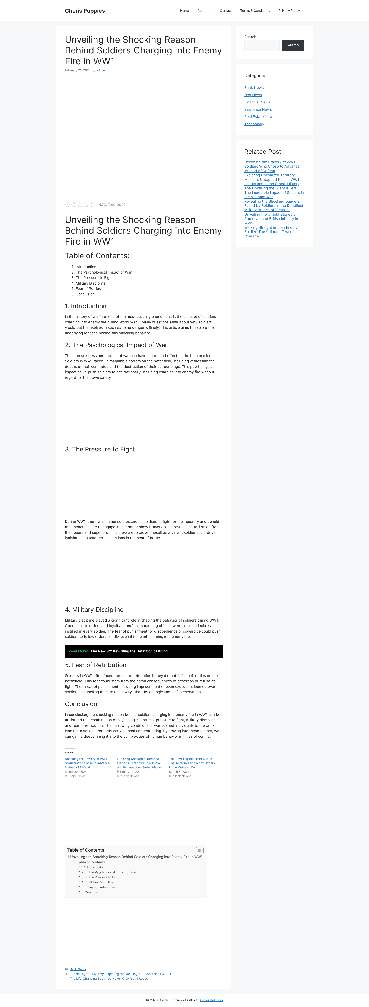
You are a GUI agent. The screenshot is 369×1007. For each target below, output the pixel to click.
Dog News (253, 95)
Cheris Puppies (85, 10)
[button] (197, 850)
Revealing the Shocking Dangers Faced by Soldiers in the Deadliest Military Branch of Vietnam (273, 205)
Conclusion (93, 892)
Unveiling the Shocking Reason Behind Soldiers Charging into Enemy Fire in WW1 (136, 857)
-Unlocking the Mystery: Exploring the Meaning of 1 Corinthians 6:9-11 (120, 974)
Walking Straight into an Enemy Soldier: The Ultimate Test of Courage (270, 231)
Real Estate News (259, 117)
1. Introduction (94, 867)
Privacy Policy (289, 11)
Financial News (257, 102)
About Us (204, 11)
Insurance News (258, 109)
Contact (226, 11)
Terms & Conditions (255, 11)
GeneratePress (211, 1000)
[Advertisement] (144, 110)
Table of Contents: (91, 862)
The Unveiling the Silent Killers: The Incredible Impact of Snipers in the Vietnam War (192, 763)
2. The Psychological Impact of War (110, 872)
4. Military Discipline (99, 882)
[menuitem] (274, 166)
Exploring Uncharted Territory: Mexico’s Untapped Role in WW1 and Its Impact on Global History (139, 763)
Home (184, 11)
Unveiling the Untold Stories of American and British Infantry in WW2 (271, 218)
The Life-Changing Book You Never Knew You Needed (109, 978)
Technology (254, 124)
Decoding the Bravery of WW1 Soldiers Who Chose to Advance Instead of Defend (87, 763)
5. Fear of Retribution (100, 887)
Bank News (78, 969)
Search (250, 37)
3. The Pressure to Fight (102, 877)
